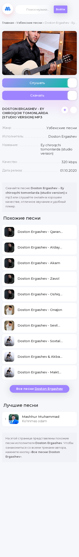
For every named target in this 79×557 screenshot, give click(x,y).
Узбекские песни (29, 22)
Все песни (39, 389)
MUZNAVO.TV (7, 8)
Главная (8, 22)
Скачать (37, 95)
